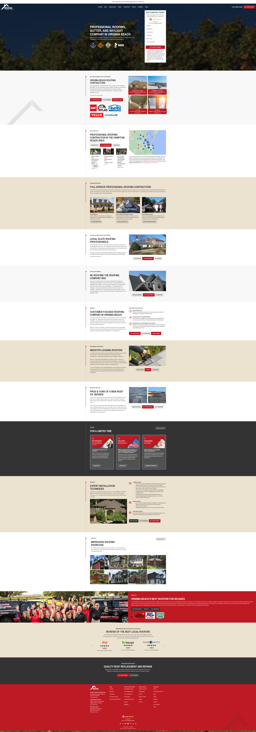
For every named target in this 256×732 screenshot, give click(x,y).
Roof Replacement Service (149, 221)
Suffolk (140, 699)
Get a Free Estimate (249, 7)
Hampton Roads (143, 689)
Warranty (112, 691)
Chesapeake (142, 691)
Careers (155, 701)
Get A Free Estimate (148, 258)
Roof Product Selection (115, 699)
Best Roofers (140, 369)
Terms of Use (156, 59)
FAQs (154, 707)
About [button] (146, 6)
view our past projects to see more (149, 162)
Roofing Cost (159, 294)
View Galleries (160, 539)
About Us (146, 609)
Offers (154, 696)
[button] (92, 646)
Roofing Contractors (158, 691)
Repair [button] (119, 6)
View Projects (94, 145)
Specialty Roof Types (122, 221)
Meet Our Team (133, 520)
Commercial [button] (126, 6)
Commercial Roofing (129, 699)
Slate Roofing (137, 258)
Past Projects (156, 704)
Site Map (131, 726)
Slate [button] (105, 6)
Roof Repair (127, 696)
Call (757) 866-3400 (107, 99)
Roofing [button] (100, 6)
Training (148, 369)
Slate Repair (158, 258)
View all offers (160, 428)
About (154, 689)
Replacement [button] (112, 6)
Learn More (96, 465)
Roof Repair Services (96, 221)
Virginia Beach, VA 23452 (97, 702)
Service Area (116, 145)
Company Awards (156, 333)
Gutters (126, 701)
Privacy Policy (126, 726)
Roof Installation (128, 694)
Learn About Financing (150, 465)
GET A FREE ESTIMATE (105, 145)
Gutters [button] (134, 6)
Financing (112, 694)
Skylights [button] (140, 6)
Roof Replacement (137, 294)
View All (140, 701)
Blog (154, 694)
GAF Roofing (155, 369)
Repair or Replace (136, 406)
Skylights (126, 704)
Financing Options (117, 99)
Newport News (142, 696)
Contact (111, 689)
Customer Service (114, 696)
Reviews (155, 699)
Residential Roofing (128, 689)
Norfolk (140, 694)
